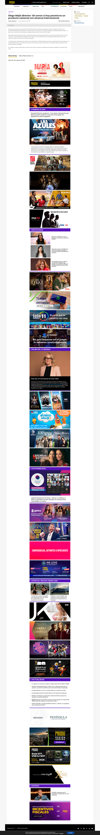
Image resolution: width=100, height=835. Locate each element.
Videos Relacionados (26, 56)
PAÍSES (70, 6)
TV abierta (86, 15)
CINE (43, 6)
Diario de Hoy (12, 56)
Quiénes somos (10, 828)
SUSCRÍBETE (84, 2)
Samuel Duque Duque (79, 22)
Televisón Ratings (78, 15)
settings (61, 833)
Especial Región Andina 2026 (39, 2)
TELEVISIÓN (16, 6)
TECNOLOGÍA (35, 6)
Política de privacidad (22, 828)
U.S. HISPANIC (63, 6)
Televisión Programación (80, 13)
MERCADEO (26, 6)
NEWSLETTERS (66, 2)
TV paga (76, 18)
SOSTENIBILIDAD (55, 6)
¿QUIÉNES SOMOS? (75, 2)
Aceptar (70, 833)
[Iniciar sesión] (92, 2)
